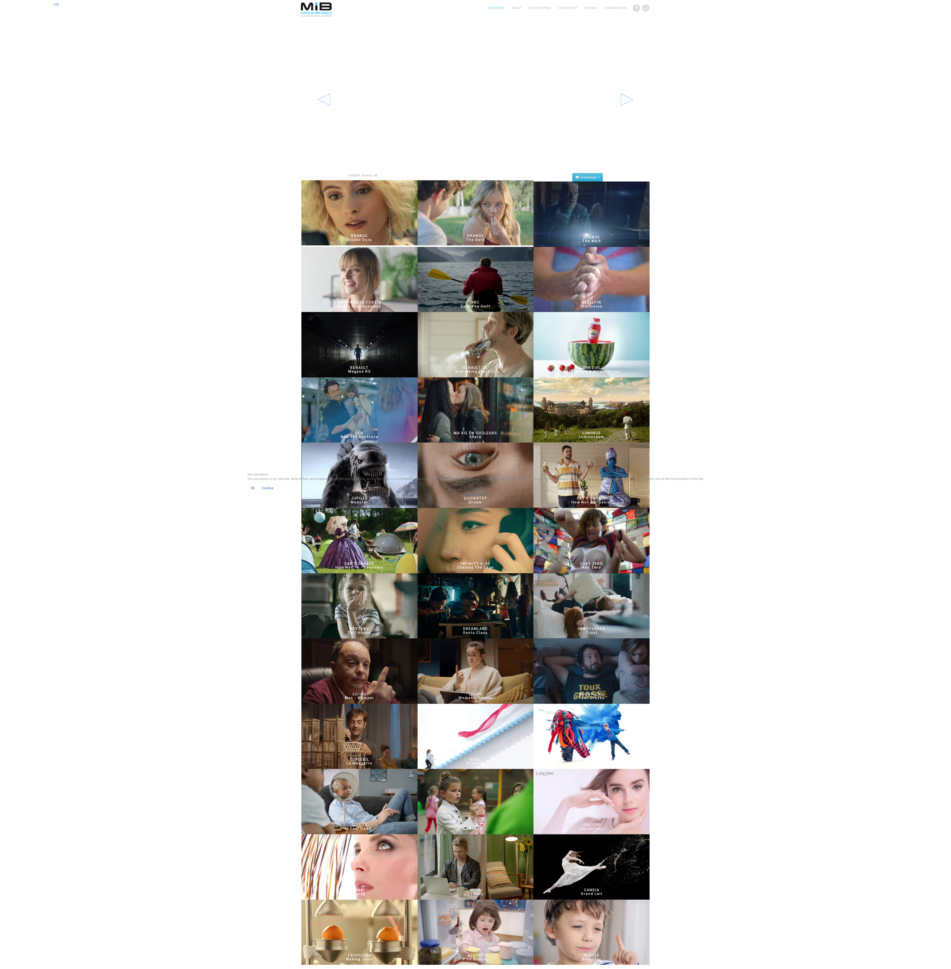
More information (475, 494)
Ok (253, 488)
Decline (268, 488)
